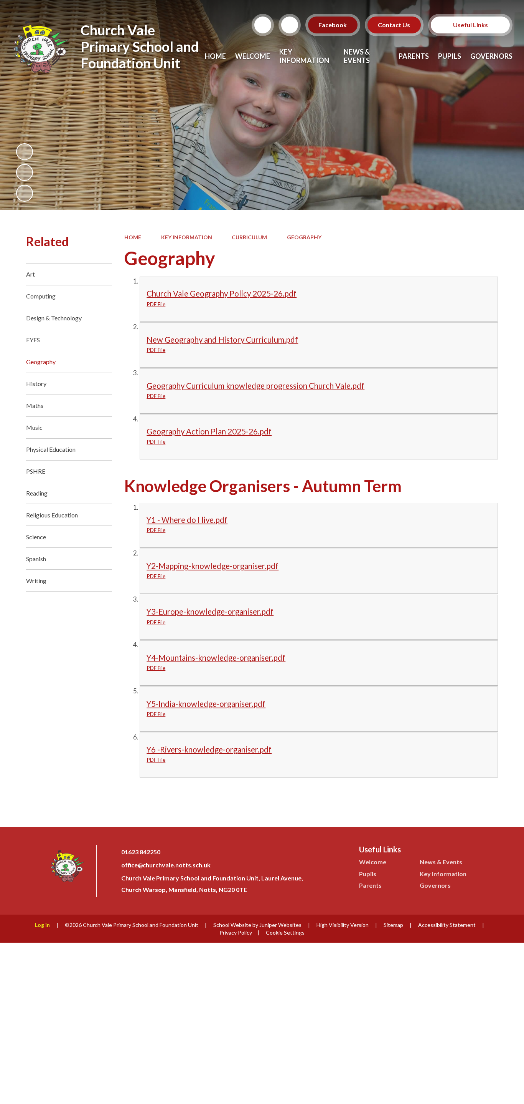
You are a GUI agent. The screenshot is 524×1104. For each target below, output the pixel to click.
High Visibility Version (342, 925)
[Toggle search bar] (263, 25)
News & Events (441, 861)
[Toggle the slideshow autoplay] (24, 151)
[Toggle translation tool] (289, 25)
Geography (304, 237)
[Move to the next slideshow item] (24, 193)
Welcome (372, 861)
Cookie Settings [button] (285, 932)
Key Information (186, 237)
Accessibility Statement (447, 925)
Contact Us (394, 24)
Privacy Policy (235, 932)
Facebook (333, 24)
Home (132, 237)
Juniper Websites (280, 925)
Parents (370, 885)
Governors (435, 885)
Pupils (367, 873)
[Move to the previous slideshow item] (24, 172)
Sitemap (393, 925)
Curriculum (249, 237)
